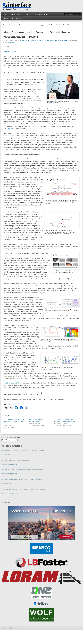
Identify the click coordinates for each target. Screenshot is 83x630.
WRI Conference (64, 40)
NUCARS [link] (11, 128)
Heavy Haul (5, 454)
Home (5, 14)
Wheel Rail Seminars (41, 14)
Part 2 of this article (11, 383)
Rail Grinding (6, 483)
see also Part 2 (10, 51)
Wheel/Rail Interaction (52, 40)
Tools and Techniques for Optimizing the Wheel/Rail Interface (23, 489)
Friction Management (9, 464)
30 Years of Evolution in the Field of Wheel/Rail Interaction (22, 470)
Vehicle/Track (41, 40)
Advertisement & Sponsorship (13, 18)
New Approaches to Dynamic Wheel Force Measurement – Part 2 (13, 421)
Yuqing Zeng (11, 42)
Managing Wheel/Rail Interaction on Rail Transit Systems (21, 479)
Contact (28, 14)
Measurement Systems (27, 25)
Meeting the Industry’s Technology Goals (15, 460)
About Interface (16, 14)
